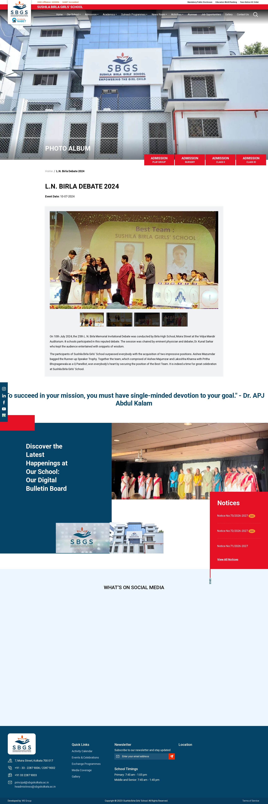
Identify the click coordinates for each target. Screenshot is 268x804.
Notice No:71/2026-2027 (232, 546)
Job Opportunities (211, 14)
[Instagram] (4, 389)
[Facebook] (4, 402)
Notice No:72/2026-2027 (232, 530)
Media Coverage (82, 770)
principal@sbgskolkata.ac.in (32, 782)
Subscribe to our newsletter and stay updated (142, 750)
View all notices (227, 559)
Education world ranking (226, 2)
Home (49, 171)
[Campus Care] (4, 415)
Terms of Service (250, 801)
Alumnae (192, 14)
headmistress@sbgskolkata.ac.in (35, 786)
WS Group (26, 801)
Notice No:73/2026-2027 (232, 515)
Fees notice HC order (249, 2)
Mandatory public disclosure (200, 2)
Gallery (76, 776)
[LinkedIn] (4, 395)
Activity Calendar (82, 751)
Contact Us (243, 14)
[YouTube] (4, 408)
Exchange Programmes (86, 763)
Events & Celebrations (85, 757)
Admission (159, 159)
